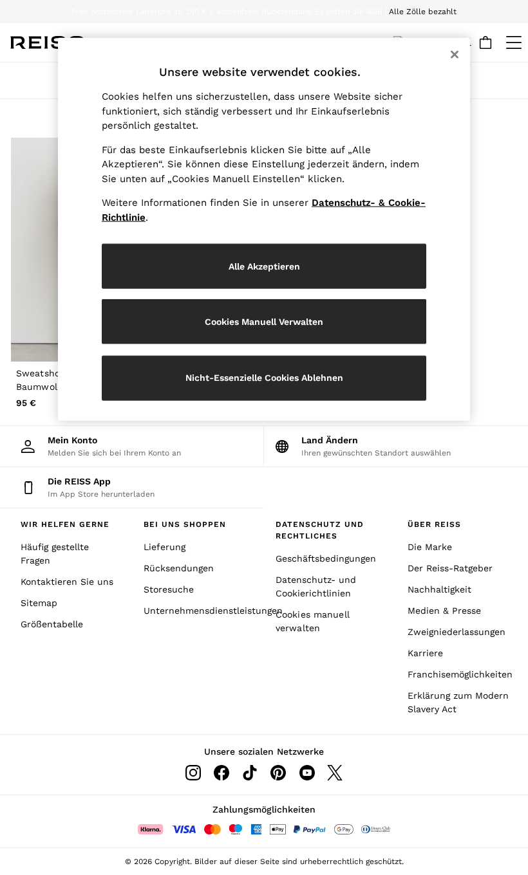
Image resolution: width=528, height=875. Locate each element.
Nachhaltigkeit (439, 589)
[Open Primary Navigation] (514, 42)
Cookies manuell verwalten (313, 621)
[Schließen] (454, 55)
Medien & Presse (444, 610)
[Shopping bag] (485, 42)
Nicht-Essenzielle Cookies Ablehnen (264, 378)
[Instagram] (193, 773)
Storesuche (169, 589)
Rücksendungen (179, 568)
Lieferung (164, 547)
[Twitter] (335, 773)
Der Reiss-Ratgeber (450, 568)
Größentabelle (52, 624)
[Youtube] (306, 773)
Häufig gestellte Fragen (55, 554)
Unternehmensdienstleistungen (198, 610)
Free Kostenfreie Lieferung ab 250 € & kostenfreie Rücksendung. (192, 11)
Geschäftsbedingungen (326, 558)
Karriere (425, 653)
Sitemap (39, 603)
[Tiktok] (250, 773)
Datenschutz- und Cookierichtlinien (316, 586)
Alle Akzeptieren (264, 266)
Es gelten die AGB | (351, 11)
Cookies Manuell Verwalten (264, 321)
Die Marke (430, 547)
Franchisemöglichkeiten (460, 674)
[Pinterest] (278, 773)
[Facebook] (221, 773)
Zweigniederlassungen (456, 632)
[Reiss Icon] (47, 42)
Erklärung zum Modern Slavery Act (458, 702)
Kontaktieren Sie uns (67, 581)
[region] (264, 229)
